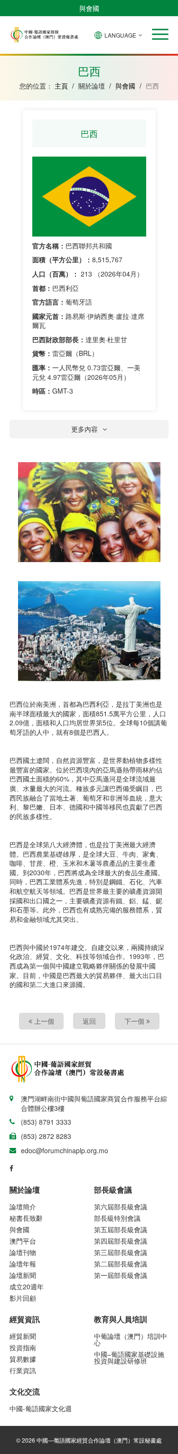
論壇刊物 (22, 1252)
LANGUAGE (120, 35)
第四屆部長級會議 (120, 1241)
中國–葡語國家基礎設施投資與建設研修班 (129, 1357)
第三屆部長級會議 (120, 1252)
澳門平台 (22, 1241)
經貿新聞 (22, 1336)
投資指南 (22, 1347)
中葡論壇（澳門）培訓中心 (130, 1339)
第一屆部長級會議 (120, 1275)
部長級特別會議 (117, 1218)
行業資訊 (22, 1370)
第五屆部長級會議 (120, 1229)
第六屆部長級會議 (120, 1206)
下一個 (135, 1021)
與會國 (89, 8)
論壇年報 (22, 1263)
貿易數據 (22, 1359)
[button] (160, 34)
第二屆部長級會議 (120, 1263)
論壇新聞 (22, 1275)
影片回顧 (22, 1298)
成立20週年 (26, 1286)
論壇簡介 (22, 1206)
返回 (89, 1021)
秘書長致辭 (26, 1218)
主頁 (61, 85)
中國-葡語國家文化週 (40, 1408)
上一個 (43, 1021)
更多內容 (84, 429)
